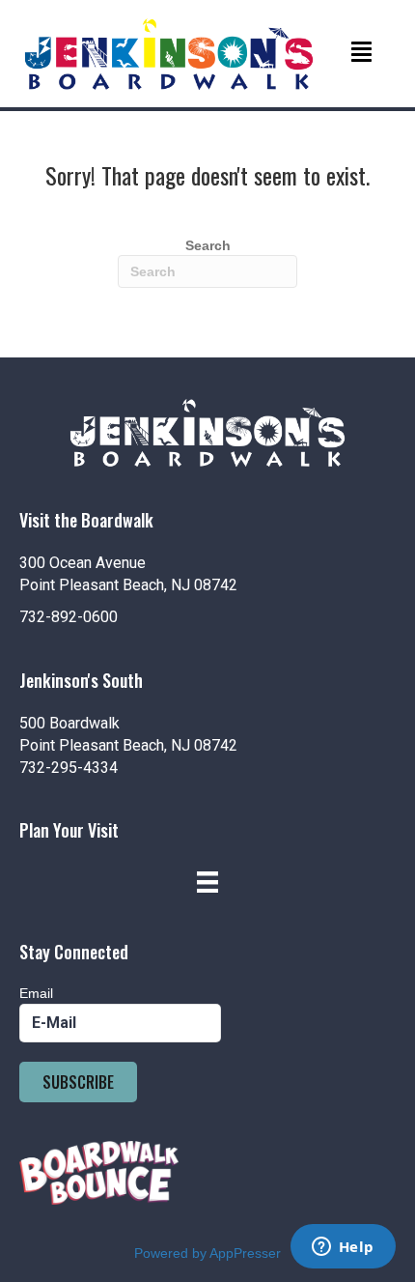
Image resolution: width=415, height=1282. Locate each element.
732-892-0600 (68, 617)
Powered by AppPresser (207, 1253)
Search (208, 245)
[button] (78, 1082)
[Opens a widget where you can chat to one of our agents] (343, 1248)
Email (36, 993)
